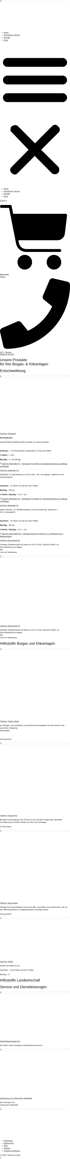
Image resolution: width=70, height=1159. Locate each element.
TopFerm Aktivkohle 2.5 (9, 470)
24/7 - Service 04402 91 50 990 (7, 353)
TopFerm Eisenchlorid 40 (10, 626)
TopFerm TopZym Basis (9, 721)
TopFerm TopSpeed (8, 434)
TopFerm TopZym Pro (8, 816)
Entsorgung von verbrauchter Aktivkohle (16, 1098)
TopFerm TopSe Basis (9, 903)
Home (6, 33)
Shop (6, 40)
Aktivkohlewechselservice (10, 1041)
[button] (35, 114)
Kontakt (7, 38)
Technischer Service (12, 35)
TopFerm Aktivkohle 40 (9, 506)
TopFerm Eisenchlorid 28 (10, 541)
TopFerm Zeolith (6, 962)
